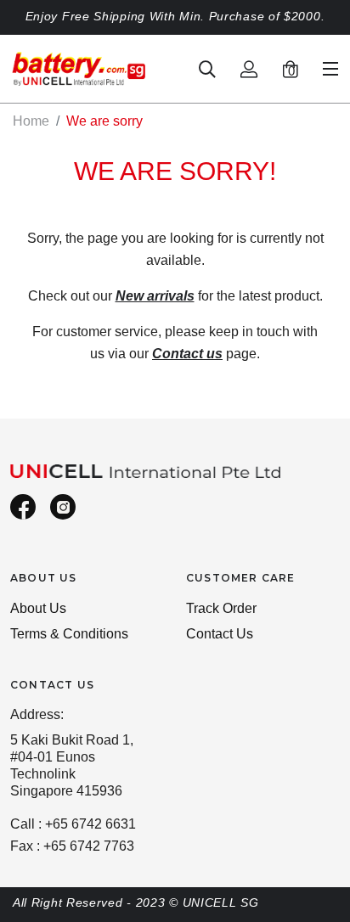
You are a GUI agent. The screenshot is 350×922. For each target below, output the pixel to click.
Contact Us (219, 634)
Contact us (187, 353)
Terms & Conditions (69, 634)
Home (31, 121)
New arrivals (155, 296)
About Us (38, 608)
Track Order (221, 608)
